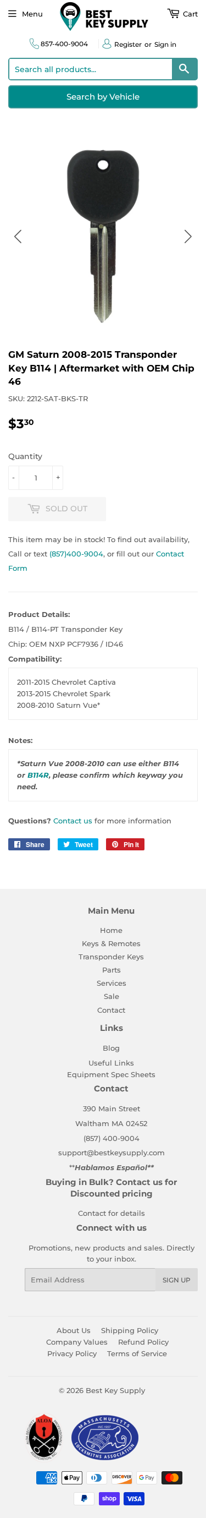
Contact (111, 1010)
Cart (189, 13)
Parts (111, 969)
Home (111, 930)
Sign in (165, 44)
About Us (74, 1330)
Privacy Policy (72, 1353)
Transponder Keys (111, 956)
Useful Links (111, 1062)
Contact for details (111, 1213)
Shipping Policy (129, 1330)
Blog (111, 1048)
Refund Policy (143, 1341)
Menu (32, 13)
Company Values (77, 1341)
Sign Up (177, 1280)
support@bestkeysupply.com (111, 1152)
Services (111, 983)
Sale (111, 996)
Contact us (72, 820)
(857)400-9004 (76, 553)
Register (128, 44)
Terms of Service (137, 1353)
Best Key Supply (115, 1390)
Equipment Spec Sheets (111, 1074)
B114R (38, 775)
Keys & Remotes (111, 943)
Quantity (25, 456)
